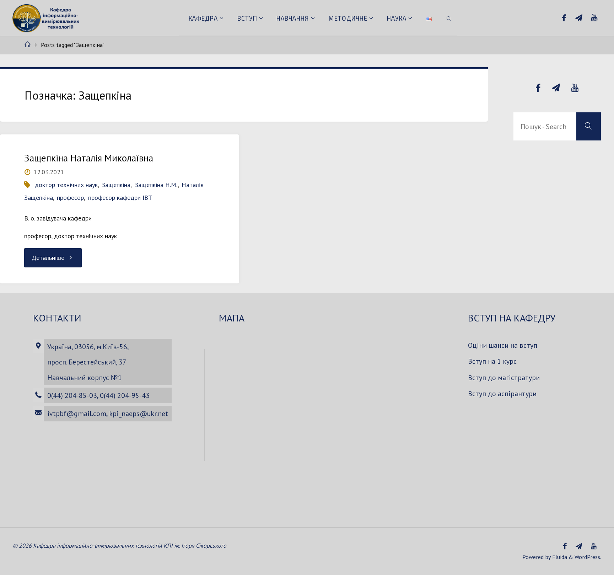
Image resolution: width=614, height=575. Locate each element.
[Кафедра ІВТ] (46, 18)
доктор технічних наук (66, 185)
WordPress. (588, 556)
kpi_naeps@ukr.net (138, 413)
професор (70, 197)
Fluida (559, 556)
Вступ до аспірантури (502, 393)
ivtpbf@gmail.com (76, 413)
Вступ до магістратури (504, 377)
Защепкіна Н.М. (156, 185)
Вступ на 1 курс (492, 361)
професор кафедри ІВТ (120, 197)
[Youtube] (594, 18)
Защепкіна (116, 185)
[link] (449, 18)
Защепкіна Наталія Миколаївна (88, 158)
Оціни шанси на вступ (502, 345)
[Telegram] (579, 18)
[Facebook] (564, 18)
